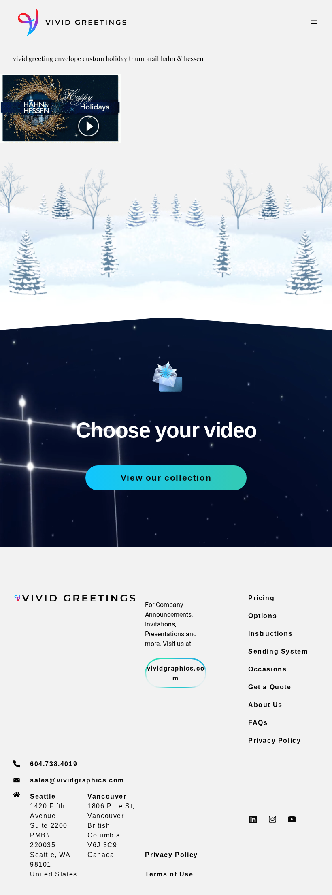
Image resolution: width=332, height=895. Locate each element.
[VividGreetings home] (69, 22)
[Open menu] (314, 22)
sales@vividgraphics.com (77, 780)
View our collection (166, 477)
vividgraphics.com (176, 673)
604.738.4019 (53, 764)
